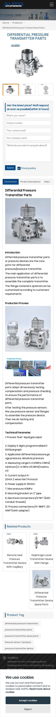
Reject (28, 709)
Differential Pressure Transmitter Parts (23, 27)
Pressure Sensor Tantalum (18, 642)
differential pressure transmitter (21, 623)
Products (17, 22)
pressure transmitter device (19, 648)
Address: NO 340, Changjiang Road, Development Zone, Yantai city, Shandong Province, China (30, 665)
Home (5, 22)
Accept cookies (28, 700)
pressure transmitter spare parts (22, 636)
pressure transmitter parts (18, 629)
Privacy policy (28, 168)
